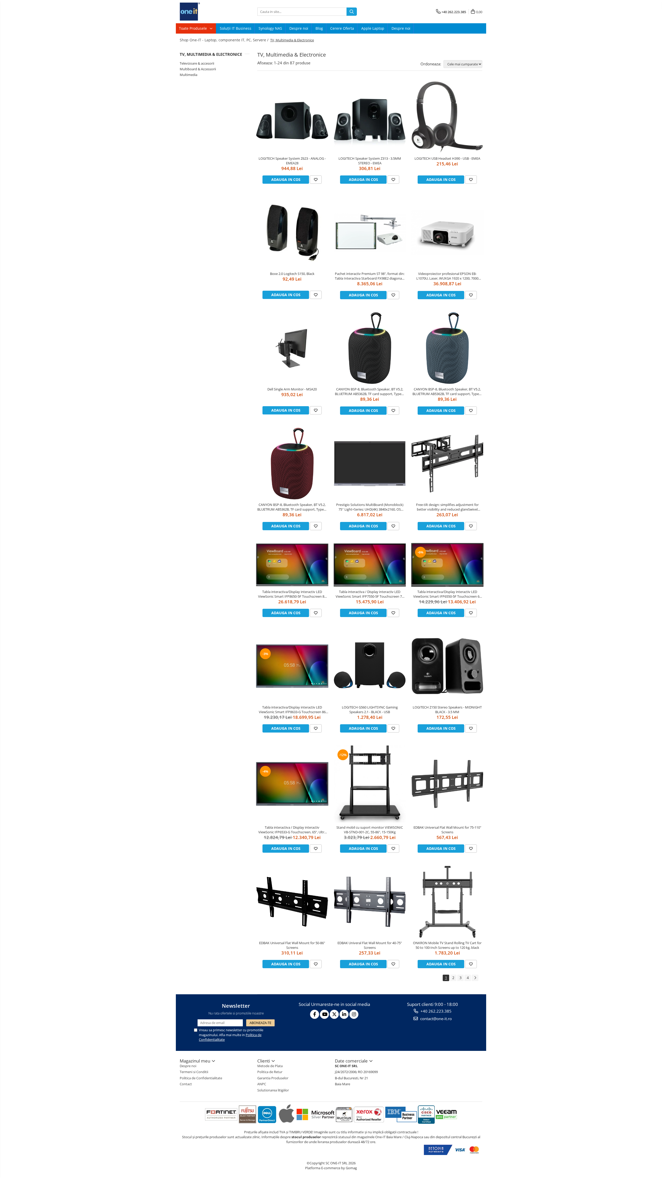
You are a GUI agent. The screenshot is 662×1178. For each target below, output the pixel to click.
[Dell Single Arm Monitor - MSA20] (292, 348)
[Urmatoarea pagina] (475, 978)
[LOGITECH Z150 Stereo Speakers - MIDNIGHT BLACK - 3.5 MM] (447, 666)
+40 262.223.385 (435, 1011)
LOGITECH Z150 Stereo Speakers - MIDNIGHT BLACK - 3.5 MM (447, 709)
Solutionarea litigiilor (273, 1090)
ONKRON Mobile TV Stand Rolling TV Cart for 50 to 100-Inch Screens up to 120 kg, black (447, 945)
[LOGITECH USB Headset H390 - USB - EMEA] (447, 117)
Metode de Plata (270, 1066)
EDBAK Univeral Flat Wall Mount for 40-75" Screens (369, 945)
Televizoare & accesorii (197, 63)
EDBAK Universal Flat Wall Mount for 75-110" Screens (447, 829)
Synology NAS (270, 28)
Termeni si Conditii (194, 1071)
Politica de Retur (269, 1071)
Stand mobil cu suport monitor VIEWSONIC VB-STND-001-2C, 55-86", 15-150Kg (369, 829)
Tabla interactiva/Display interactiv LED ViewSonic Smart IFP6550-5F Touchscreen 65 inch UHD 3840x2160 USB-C (447, 594)
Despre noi (298, 28)
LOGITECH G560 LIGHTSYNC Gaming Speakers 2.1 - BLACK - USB (370, 709)
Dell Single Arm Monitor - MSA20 (292, 389)
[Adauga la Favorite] (316, 179)
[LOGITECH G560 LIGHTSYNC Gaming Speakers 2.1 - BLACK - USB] (370, 666)
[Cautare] (352, 11)
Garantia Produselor (272, 1078)
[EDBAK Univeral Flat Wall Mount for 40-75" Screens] (370, 902)
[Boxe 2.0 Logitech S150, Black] (292, 233)
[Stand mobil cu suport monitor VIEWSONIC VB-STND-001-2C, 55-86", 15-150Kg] (370, 783)
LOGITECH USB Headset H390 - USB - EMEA (447, 158)
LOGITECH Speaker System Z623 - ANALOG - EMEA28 (292, 160)
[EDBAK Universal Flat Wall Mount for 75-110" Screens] (447, 784)
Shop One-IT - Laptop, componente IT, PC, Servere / (224, 39)
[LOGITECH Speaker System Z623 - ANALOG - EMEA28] (292, 117)
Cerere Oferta (342, 28)
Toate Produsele (193, 28)
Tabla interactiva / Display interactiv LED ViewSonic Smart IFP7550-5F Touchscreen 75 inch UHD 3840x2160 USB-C (370, 594)
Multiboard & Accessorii (198, 69)
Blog (319, 28)
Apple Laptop (372, 28)
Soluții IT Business (235, 28)
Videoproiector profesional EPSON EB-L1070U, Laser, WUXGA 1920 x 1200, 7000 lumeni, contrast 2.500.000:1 (447, 276)
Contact (186, 1084)
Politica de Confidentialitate (201, 1078)
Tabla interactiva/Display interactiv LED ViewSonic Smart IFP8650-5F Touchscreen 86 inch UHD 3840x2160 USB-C (292, 594)
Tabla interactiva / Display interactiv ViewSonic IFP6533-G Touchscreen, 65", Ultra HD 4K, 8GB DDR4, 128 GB (292, 829)
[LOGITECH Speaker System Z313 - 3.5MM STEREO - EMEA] (370, 117)
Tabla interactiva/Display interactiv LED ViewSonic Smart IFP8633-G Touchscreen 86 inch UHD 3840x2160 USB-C (292, 709)
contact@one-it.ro (435, 1018)
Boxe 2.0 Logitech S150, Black (292, 273)
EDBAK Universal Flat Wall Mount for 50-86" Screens (292, 945)
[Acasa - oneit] (205, 12)
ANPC (261, 1084)
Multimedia (188, 74)
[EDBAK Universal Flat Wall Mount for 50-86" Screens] (292, 902)
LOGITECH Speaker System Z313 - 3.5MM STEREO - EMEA (369, 160)
